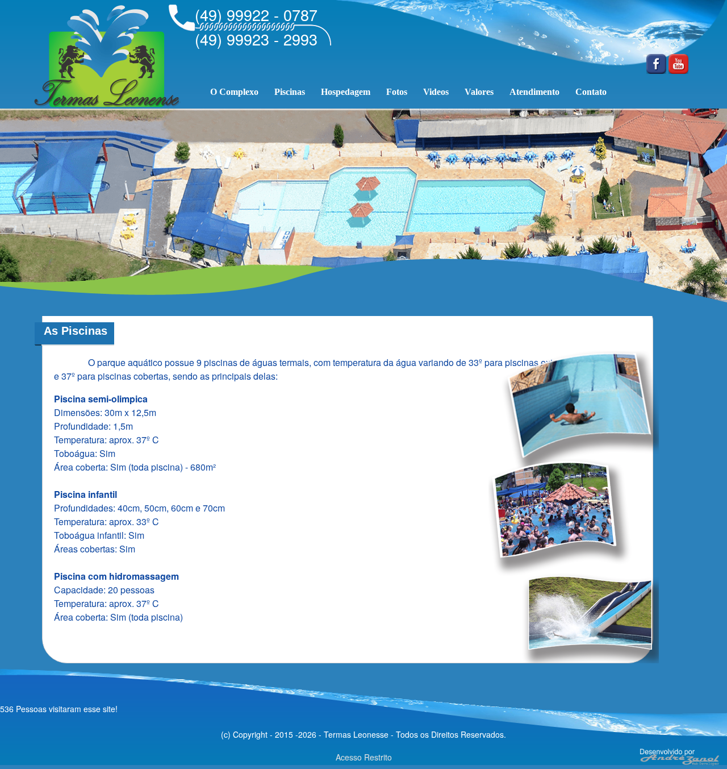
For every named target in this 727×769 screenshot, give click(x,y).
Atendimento (534, 92)
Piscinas (289, 92)
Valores (479, 92)
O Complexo (234, 92)
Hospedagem (345, 92)
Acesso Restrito (364, 757)
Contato (591, 92)
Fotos (396, 92)
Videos (436, 92)
